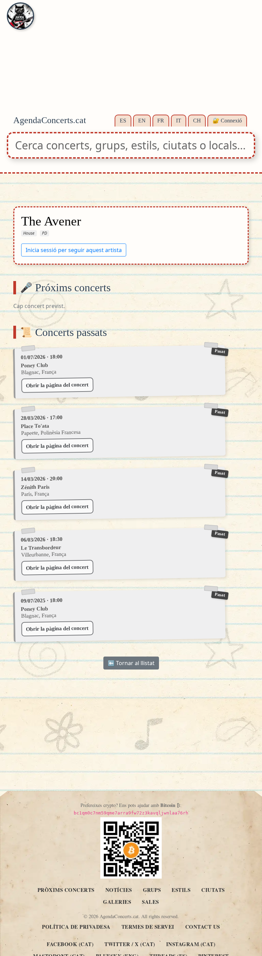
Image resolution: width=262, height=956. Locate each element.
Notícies (118, 890)
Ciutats (213, 890)
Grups (152, 890)
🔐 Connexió (227, 120)
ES (123, 120)
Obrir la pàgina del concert (57, 385)
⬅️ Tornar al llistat (131, 663)
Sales (150, 902)
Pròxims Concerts (66, 890)
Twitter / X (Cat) (129, 944)
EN (142, 120)
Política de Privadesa (76, 926)
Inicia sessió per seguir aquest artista (74, 249)
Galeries (117, 902)
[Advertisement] (131, 61)
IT (178, 120)
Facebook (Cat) (70, 944)
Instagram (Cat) (191, 944)
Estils (181, 890)
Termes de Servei (147, 926)
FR (160, 120)
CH (197, 120)
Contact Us (202, 926)
